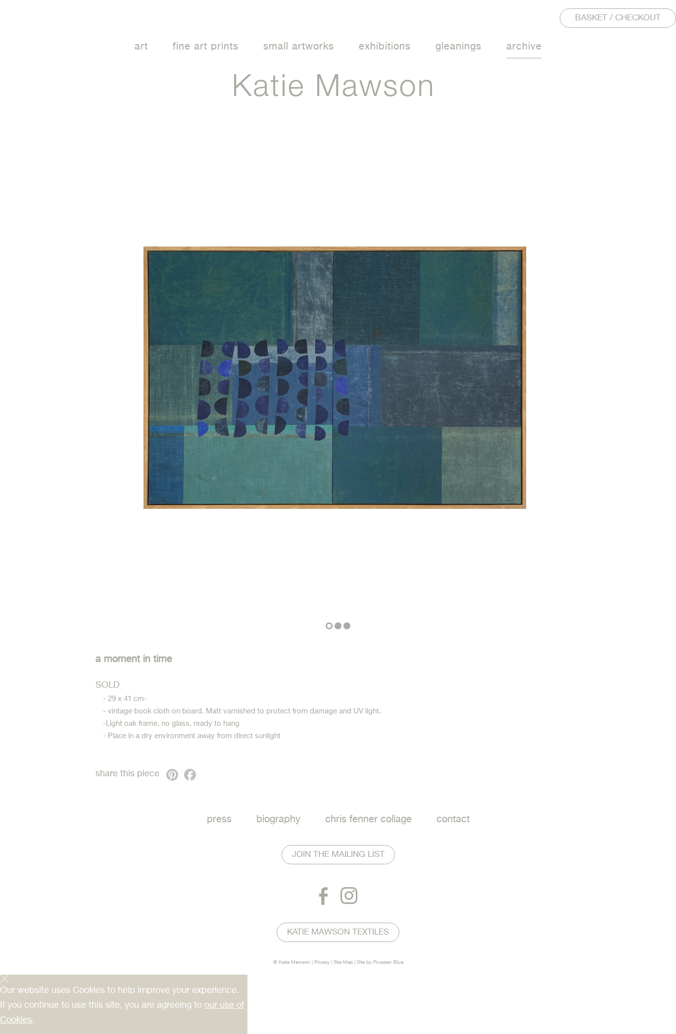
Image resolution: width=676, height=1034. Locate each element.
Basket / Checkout (618, 18)
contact (453, 819)
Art (141, 47)
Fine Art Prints (206, 47)
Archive (524, 47)
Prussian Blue (388, 962)
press (219, 819)
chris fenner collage (368, 819)
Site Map (343, 962)
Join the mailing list (338, 854)
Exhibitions (385, 47)
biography (278, 819)
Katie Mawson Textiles (338, 932)
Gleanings (458, 47)
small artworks (298, 47)
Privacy (322, 962)
